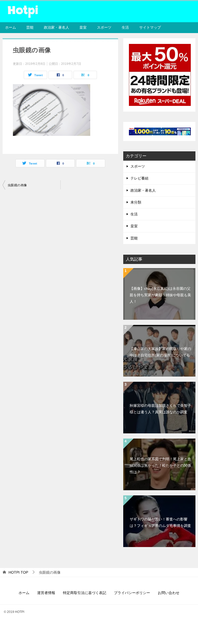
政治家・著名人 (56, 27)
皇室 (83, 27)
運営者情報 (46, 593)
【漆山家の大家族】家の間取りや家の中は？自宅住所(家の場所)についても (160, 352)
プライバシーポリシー (132, 593)
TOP (18, 572)
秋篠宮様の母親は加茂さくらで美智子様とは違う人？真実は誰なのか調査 (160, 408)
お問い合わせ (168, 593)
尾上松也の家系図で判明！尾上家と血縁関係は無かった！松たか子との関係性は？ (160, 465)
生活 (125, 27)
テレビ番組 (139, 178)
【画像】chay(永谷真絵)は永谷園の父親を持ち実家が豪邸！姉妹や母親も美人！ (160, 294)
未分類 (135, 202)
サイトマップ (150, 27)
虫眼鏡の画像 (17, 185)
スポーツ (104, 27)
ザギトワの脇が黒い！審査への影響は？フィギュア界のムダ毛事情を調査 (160, 522)
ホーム (10, 27)
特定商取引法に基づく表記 (84, 593)
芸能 (30, 27)
